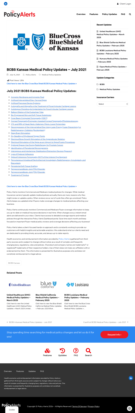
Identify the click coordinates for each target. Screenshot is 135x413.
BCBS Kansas (14, 263)
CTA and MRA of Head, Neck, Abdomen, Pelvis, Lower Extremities (38, 124)
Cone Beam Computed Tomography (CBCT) (29, 118)
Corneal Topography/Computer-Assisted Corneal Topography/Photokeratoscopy (44, 121)
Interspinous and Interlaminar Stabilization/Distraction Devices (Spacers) (41, 151)
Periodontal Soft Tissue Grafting (24, 166)
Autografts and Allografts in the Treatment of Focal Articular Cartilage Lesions (43, 106)
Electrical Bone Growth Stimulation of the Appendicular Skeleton (38, 139)
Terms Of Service (79, 406)
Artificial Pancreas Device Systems (25, 103)
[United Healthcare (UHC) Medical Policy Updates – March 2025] (20, 284)
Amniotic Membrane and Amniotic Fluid (27, 97)
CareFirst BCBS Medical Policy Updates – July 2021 (104, 322)
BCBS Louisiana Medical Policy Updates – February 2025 (76, 297)
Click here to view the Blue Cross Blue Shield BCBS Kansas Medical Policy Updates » (42, 83)
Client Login (125, 3)
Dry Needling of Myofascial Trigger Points (28, 136)
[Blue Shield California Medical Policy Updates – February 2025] (49, 284)
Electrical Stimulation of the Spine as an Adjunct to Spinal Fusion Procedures (43, 142)
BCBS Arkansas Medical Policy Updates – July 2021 (29, 322)
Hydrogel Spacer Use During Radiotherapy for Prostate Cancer (37, 145)
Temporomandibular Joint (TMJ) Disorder (28, 169)
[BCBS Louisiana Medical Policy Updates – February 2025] (77, 284)
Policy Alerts (31, 75)
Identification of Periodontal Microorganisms (29, 148)
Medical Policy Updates (51, 75)
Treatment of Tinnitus (20, 175)
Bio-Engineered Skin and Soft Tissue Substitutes (31, 115)
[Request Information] (129, 408)
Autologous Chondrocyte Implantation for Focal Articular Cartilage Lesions (42, 109)
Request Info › (114, 334)
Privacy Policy (94, 406)
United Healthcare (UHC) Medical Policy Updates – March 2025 (18, 297)
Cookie (12, 410)
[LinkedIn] (5, 3)
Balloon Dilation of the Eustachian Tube (27, 112)
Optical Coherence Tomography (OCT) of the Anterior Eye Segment (39, 157)
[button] (130, 14)
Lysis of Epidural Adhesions (22, 154)
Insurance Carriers (105, 97)
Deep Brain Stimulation (20, 133)
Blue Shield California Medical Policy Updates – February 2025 (47, 297)
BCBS (102, 84)
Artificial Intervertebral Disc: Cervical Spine (29, 100)
